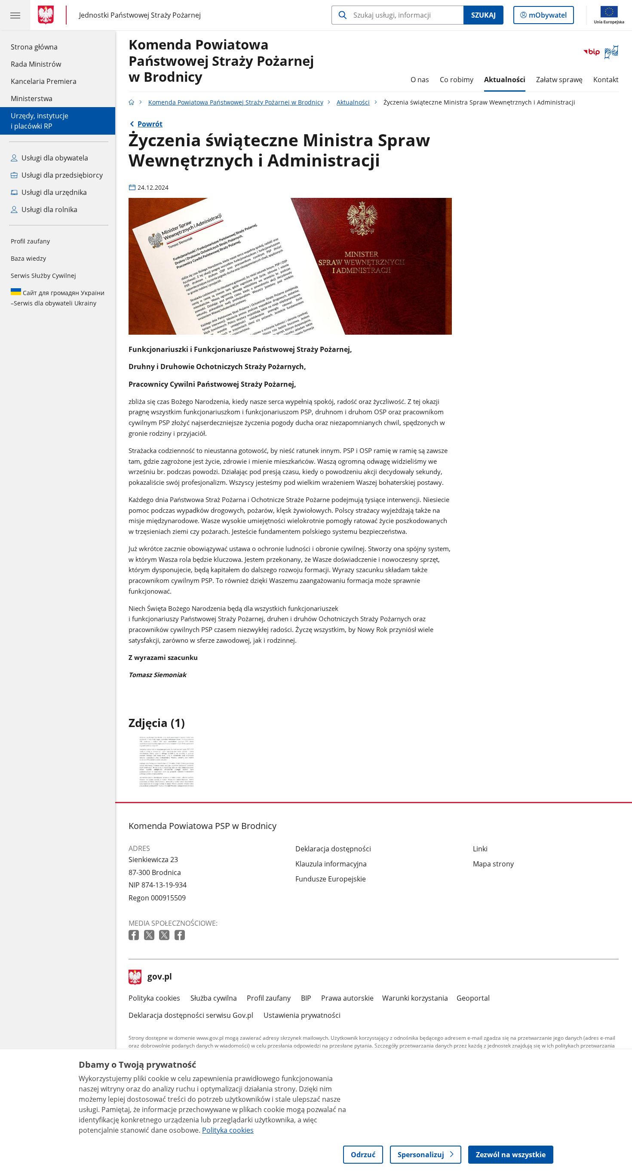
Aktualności (504, 79)
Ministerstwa (31, 98)
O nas (420, 79)
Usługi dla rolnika (48, 209)
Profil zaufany (30, 241)
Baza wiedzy (28, 258)
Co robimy (456, 79)
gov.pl (159, 977)
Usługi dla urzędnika (53, 192)
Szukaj (483, 15)
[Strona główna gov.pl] (47, 15)
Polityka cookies (154, 998)
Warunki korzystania (415, 998)
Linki (480, 849)
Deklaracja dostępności (333, 849)
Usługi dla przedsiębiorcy (61, 175)
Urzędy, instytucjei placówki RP (39, 121)
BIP (306, 998)
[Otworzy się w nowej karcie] (135, 935)
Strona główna (44, 47)
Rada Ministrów (36, 64)
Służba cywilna (213, 998)
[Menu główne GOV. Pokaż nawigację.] (15, 15)
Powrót (150, 124)
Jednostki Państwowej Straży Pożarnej (140, 15)
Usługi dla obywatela (54, 158)
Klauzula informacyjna (331, 864)
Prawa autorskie (347, 998)
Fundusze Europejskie (330, 879)
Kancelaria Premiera (44, 81)
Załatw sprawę (559, 79)
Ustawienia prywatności (302, 1015)
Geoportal (473, 998)
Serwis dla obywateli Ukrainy (57, 298)
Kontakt (606, 79)
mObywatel (547, 17)
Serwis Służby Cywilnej (43, 275)
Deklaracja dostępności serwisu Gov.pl (191, 1015)
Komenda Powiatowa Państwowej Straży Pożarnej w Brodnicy (221, 61)
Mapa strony (493, 864)
